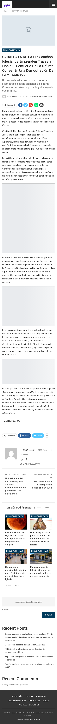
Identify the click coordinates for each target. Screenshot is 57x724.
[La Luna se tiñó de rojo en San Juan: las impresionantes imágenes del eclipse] (16, 522)
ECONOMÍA (17, 696)
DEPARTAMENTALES (11, 50)
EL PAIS (46, 700)
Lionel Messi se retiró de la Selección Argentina (25, 645)
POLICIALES (34, 700)
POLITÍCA (22, 705)
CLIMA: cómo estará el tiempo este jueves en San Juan (41, 484)
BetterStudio (35, 719)
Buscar (5, 609)
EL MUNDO (41, 696)
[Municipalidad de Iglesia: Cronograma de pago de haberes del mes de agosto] (41, 556)
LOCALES (29, 696)
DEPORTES (34, 705)
